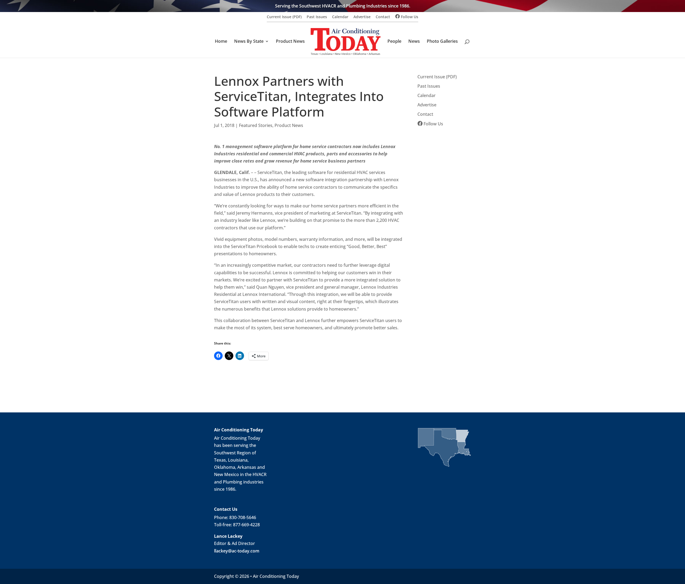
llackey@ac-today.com (236, 551)
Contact (383, 17)
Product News (290, 41)
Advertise (362, 17)
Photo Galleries (442, 41)
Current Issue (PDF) (284, 17)
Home (221, 41)
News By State (249, 41)
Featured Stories (255, 125)
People (394, 41)
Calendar (340, 17)
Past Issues (317, 17)
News (414, 41)
